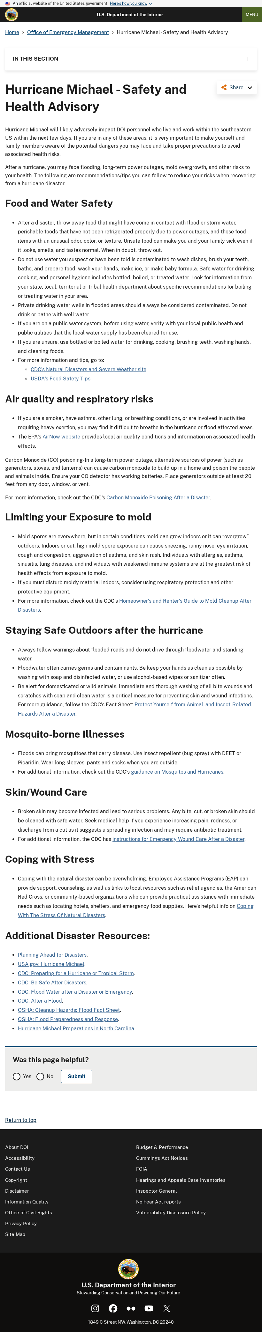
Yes (27, 1076)
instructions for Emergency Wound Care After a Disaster (178, 839)
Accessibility (20, 1158)
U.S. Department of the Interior (130, 14)
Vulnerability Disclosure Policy (171, 1212)
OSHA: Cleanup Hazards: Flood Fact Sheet (69, 1010)
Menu (252, 14)
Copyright (16, 1180)
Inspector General (156, 1191)
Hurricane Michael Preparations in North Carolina (76, 1029)
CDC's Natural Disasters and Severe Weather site (88, 369)
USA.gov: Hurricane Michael (51, 964)
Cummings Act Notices (162, 1158)
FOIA (141, 1169)
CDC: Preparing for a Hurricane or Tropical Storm (76, 973)
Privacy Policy (21, 1223)
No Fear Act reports (158, 1201)
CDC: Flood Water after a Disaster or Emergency (75, 992)
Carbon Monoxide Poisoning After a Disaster (158, 498)
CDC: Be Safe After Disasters (52, 983)
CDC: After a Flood (40, 1001)
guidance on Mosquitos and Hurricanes (177, 772)
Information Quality (27, 1201)
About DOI (16, 1147)
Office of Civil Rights (28, 1212)
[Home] (11, 14)
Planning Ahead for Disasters (52, 955)
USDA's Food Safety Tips (60, 379)
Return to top (20, 1120)
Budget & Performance (162, 1147)
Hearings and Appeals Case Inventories (181, 1180)
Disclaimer (17, 1191)
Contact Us (17, 1169)
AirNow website (61, 437)
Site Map (15, 1234)
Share (236, 88)
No (50, 1076)
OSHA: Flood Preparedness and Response (68, 1019)
